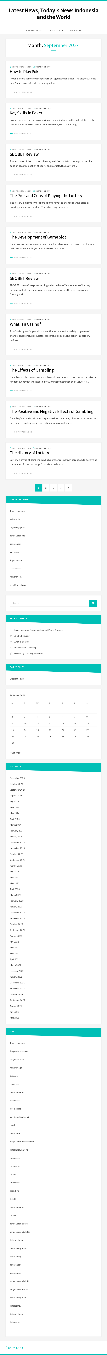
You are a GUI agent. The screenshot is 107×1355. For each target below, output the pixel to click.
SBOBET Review (24, 154)
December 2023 (17, 842)
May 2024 (14, 813)
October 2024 (16, 784)
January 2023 (16, 906)
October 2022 (16, 924)
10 (25, 723)
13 (62, 723)
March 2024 (15, 825)
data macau (15, 1322)
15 (87, 723)
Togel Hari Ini (74, 30)
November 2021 (17, 988)
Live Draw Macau (18, 585)
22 (87, 730)
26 (50, 736)
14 (75, 723)
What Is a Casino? (25, 324)
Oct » (18, 752)
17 (25, 730)
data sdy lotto (16, 1314)
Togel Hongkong (17, 511)
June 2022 (14, 947)
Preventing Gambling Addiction (28, 653)
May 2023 (14, 883)
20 (62, 730)
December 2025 (17, 778)
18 (37, 730)
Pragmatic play (17, 1059)
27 (62, 736)
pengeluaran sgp (17, 535)
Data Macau (15, 568)
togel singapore (17, 527)
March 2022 (15, 965)
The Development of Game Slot (38, 237)
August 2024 (16, 795)
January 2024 (16, 836)
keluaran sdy (15, 544)
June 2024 (14, 807)
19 (50, 730)
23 (12, 736)
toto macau (15, 1166)
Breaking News (34, 30)
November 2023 (17, 848)
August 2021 (16, 1006)
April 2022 (15, 959)
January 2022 (16, 977)
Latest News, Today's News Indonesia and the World (54, 13)
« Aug (12, 752)
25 (37, 736)
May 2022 (14, 953)
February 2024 (17, 830)
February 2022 (17, 971)
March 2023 (15, 895)
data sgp (14, 1076)
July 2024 (14, 801)
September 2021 (17, 1000)
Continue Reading (23, 92)
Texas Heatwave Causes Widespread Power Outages (38, 630)
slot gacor (14, 552)
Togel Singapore (54, 30)
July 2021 (14, 1012)
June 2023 (14, 877)
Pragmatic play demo (19, 1051)
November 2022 (17, 918)
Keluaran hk (15, 519)
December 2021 (17, 982)
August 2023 (16, 865)
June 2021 (14, 1017)
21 (75, 730)
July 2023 (14, 871)
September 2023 (17, 860)
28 (75, 736)
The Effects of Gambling (32, 370)
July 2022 (14, 941)
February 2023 (17, 901)
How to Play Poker (26, 71)
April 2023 (15, 889)
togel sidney (15, 1305)
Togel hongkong (14, 1347)
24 (25, 736)
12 (50, 723)
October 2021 (16, 994)
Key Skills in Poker (26, 113)
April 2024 (15, 819)
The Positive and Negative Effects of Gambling (52, 411)
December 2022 (17, 912)
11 (37, 723)
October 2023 (16, 854)
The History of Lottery (29, 452)
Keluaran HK (15, 576)
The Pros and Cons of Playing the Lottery (46, 195)
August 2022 (16, 936)
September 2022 (17, 930)
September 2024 (17, 789)
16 (12, 730)
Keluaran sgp (16, 1067)
